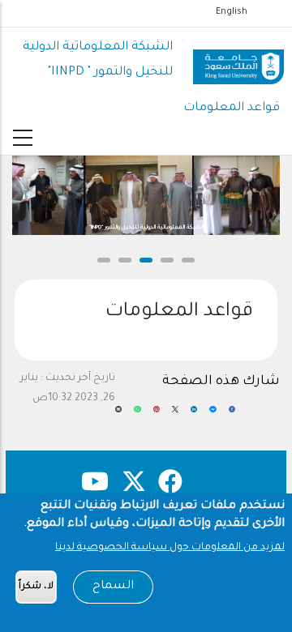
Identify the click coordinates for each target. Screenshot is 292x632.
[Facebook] (232, 415)
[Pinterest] (156, 415)
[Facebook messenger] (212, 415)
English (231, 12)
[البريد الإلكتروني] (118, 415)
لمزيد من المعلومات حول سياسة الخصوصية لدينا (170, 547)
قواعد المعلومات (231, 108)
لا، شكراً (36, 587)
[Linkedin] (194, 415)
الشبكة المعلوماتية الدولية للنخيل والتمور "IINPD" (146, 227)
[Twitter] (175, 415)
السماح (113, 586)
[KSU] (238, 60)
